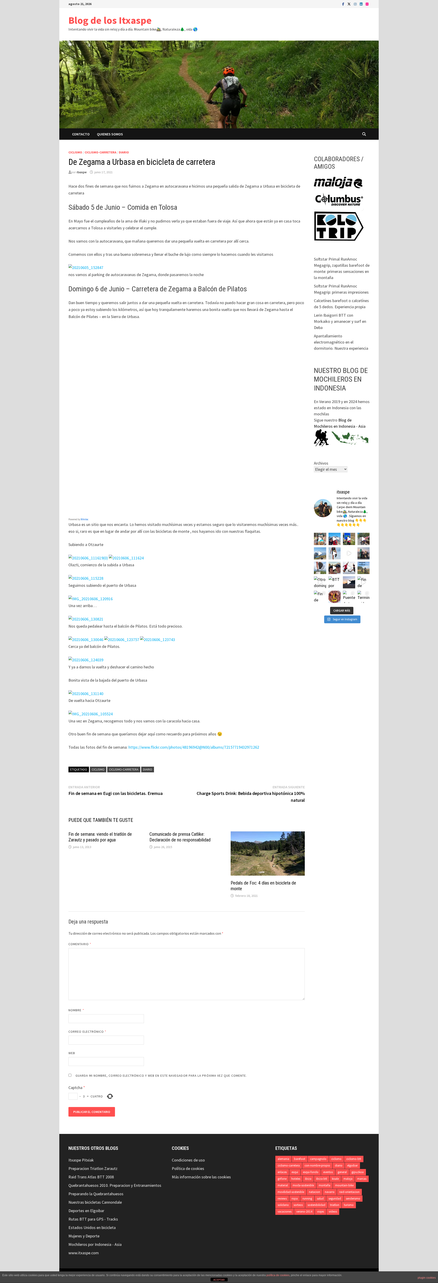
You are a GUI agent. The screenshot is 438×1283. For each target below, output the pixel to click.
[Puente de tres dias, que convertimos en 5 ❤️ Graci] (349, 597)
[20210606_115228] (85, 578)
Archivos (321, 463)
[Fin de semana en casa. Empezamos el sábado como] (363, 582)
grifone (282, 1179)
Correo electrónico (87, 1032)
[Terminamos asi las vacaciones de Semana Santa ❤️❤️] (363, 597)
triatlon (334, 1205)
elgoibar (352, 1165)
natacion (314, 1192)
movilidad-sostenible (291, 1192)
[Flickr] (367, 3)
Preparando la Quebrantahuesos (95, 1193)
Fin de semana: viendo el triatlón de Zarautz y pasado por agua (100, 837)
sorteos (298, 1205)
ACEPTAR (219, 1279)
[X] (349, 3)
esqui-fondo (310, 1172)
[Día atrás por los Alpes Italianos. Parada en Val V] (320, 539)
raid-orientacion (349, 1192)
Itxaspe (74, 1160)
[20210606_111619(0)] (88, 557)
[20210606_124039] (85, 659)
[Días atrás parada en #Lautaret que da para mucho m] (349, 539)
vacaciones (285, 1211)
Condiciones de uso (188, 1160)
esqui (295, 1172)
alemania (283, 1159)
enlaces (282, 1172)
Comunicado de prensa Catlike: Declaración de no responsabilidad (180, 837)
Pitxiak (87, 1160)
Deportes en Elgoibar (86, 1210)
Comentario (79, 944)
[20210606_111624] (126, 557)
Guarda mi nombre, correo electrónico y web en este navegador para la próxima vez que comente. (161, 1075)
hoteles (295, 1179)
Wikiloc (85, 519)
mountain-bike (344, 1185)
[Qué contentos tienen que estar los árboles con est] (349, 553)
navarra (329, 1192)
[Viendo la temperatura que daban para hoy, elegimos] (349, 568)
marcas (361, 1179)
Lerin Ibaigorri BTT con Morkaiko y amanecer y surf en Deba (340, 321)
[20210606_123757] (121, 639)
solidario (283, 1205)
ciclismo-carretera (100, 152)
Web (71, 1053)
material (283, 1185)
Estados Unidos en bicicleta (92, 1227)
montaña (324, 1185)
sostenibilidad (316, 1205)
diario (124, 152)
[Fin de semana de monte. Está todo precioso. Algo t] (334, 597)
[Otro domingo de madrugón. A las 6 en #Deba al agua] (320, 582)
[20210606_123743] (157, 639)
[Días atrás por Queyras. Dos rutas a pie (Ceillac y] (363, 539)
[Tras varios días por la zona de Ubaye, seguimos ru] (320, 553)
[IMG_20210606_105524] (90, 713)
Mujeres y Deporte (83, 1236)
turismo (349, 1205)
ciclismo (75, 152)
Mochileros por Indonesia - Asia (95, 1244)
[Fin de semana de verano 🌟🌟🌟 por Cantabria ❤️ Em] (320, 597)
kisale (335, 1179)
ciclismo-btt (353, 1159)
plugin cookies (427, 1277)
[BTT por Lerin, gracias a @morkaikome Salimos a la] (334, 582)
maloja (348, 1179)
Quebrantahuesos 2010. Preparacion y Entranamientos (114, 1185)
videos (333, 1211)
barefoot (299, 1159)
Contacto (81, 134)
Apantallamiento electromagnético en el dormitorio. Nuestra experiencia (341, 342)
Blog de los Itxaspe (110, 20)
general (342, 1172)
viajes (320, 1211)
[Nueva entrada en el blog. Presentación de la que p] (320, 568)
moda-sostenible (303, 1185)
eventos (328, 1172)
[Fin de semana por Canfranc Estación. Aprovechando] (334, 568)
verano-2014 (304, 1211)
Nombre (76, 1010)
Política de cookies (188, 1168)
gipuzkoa (358, 1172)
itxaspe (82, 172)
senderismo (353, 1198)
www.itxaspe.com (83, 1252)
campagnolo (318, 1159)
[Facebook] (343, 3)
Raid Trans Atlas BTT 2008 (91, 1177)
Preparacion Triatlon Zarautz (92, 1168)
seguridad (334, 1198)
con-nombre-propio (317, 1165)
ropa (295, 1198)
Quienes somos (110, 134)
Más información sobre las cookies (201, 1177)
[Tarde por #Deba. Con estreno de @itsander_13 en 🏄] (363, 553)
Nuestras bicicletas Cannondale (95, 1202)
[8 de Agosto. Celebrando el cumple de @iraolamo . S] (334, 539)
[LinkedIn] (362, 3)
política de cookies (277, 1275)
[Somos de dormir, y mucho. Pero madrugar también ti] (349, 582)
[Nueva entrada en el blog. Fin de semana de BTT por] (363, 568)
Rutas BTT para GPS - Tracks (93, 1219)
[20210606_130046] (85, 639)
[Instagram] (356, 3)
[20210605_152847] (85, 267)
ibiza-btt (321, 1179)
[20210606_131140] (85, 693)
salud (320, 1198)
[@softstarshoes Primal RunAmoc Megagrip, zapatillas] (334, 553)
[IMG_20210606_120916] (90, 598)
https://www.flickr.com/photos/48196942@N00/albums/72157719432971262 (193, 747)
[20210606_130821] (85, 618)
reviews (282, 1198)
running (307, 1198)
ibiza (308, 1179)
